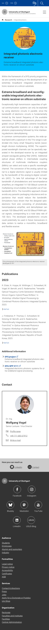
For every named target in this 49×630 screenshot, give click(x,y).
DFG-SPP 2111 (11, 366)
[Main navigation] (44, 12)
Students (6, 542)
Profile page (15, 431)
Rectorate (6, 612)
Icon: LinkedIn (17, 520)
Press (4, 591)
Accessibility (7, 570)
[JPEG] (24, 245)
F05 (11, 3)
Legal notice (7, 564)
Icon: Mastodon (24, 505)
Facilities (6, 619)
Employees (7, 546)
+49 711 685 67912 (18, 435)
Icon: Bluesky (10, 505)
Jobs (4, 594)
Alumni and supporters (12, 549)
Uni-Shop (6, 601)
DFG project (10, 356)
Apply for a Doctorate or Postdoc (16, 597)
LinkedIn (18, 467)
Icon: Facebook (17, 489)
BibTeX (6, 309)
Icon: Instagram (31, 489)
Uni (3, 3)
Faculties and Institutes (12, 615)
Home (2, 20)
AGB (4, 576)
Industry (5, 552)
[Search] (41, 3)
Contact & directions (11, 588)
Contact (35, 467)
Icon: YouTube (38, 505)
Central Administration (12, 622)
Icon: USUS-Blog (31, 520)
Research (8, 20)
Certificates (7, 573)
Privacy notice (8, 567)
